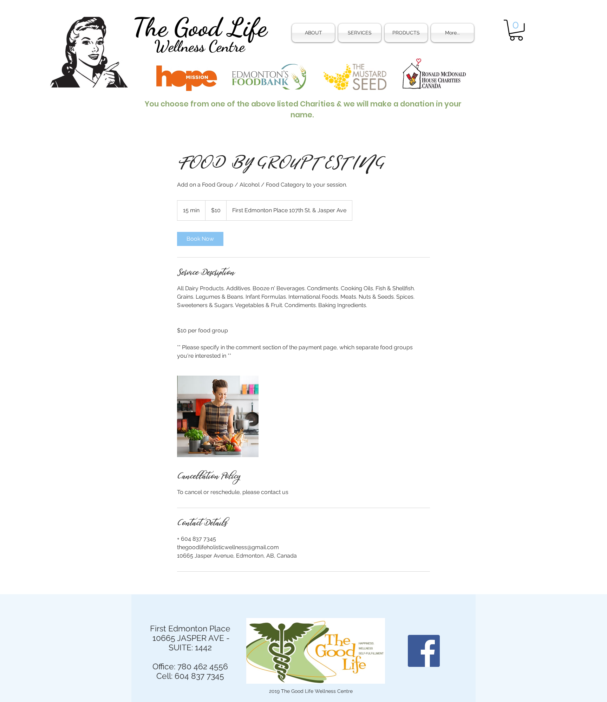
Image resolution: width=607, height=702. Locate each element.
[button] (360, 33)
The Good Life (199, 27)
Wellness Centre (199, 46)
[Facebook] (424, 651)
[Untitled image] (218, 416)
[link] (200, 239)
